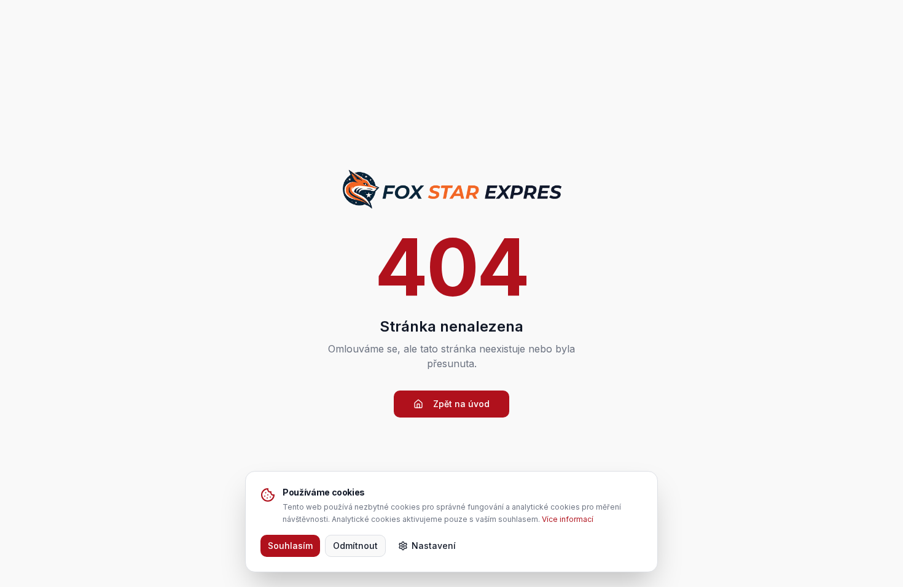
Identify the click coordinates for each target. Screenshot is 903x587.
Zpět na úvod (461, 403)
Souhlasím (290, 545)
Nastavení (434, 545)
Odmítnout (355, 545)
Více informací (567, 519)
